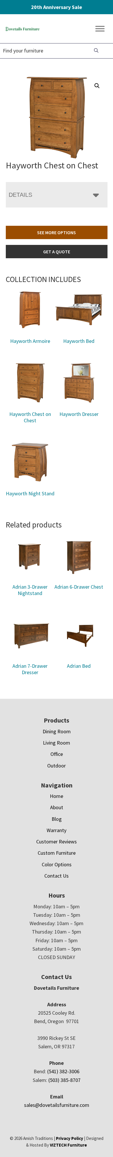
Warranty (56, 830)
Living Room (56, 742)
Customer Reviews (56, 841)
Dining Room (57, 731)
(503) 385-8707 (64, 1080)
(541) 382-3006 (63, 1071)
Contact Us (56, 875)
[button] (97, 86)
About (56, 807)
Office (56, 754)
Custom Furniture (57, 852)
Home (56, 796)
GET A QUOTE (56, 251)
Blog (57, 819)
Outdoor (56, 765)
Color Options (57, 864)
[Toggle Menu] (100, 29)
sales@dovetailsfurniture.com (56, 1105)
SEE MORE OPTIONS (56, 232)
